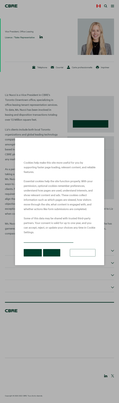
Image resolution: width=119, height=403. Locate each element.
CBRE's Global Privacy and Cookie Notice (48, 241)
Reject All (52, 252)
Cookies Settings (83, 252)
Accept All (32, 252)
